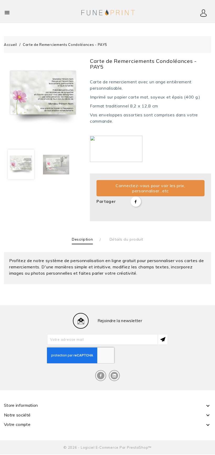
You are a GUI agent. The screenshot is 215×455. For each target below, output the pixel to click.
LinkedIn (114, 375)
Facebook (100, 375)
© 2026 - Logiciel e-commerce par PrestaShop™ (107, 447)
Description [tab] (82, 239)
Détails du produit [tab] (126, 239)
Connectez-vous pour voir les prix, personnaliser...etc (150, 188)
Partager (136, 202)
